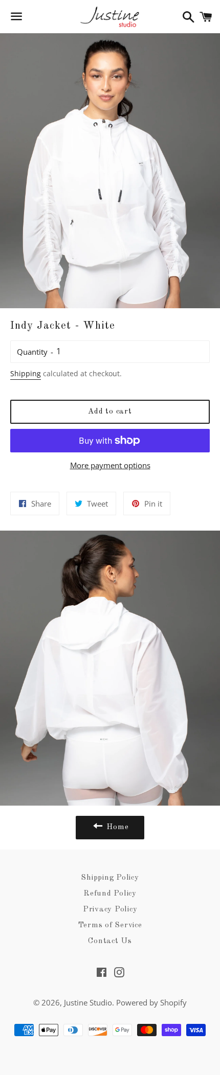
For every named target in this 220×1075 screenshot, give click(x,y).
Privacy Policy (110, 909)
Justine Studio (88, 1002)
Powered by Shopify (151, 1002)
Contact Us (110, 941)
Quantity (32, 352)
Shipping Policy (110, 878)
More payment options (110, 465)
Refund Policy (110, 894)
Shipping (25, 373)
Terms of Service (110, 925)
